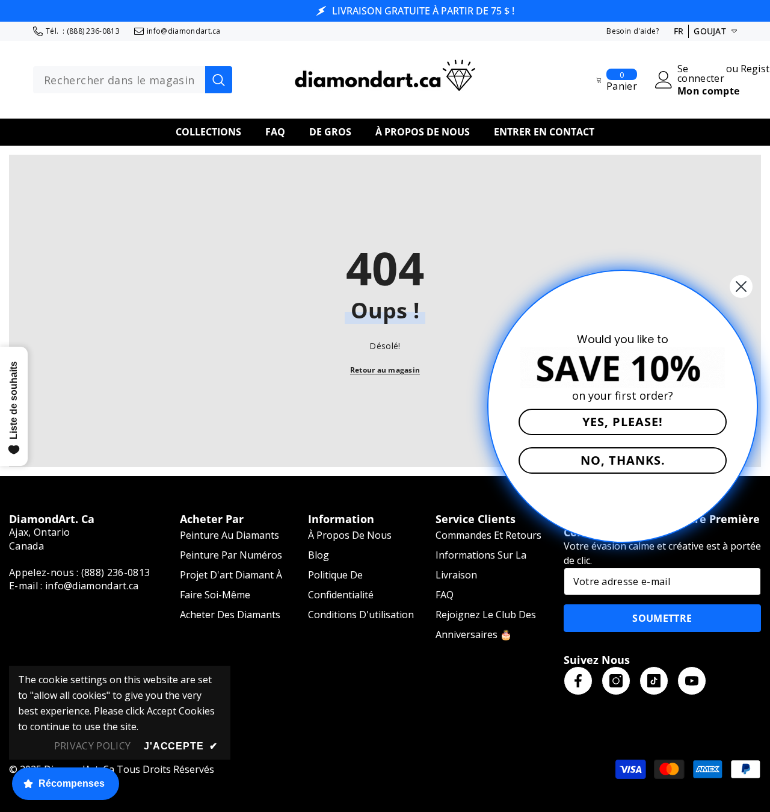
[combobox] (119, 80)
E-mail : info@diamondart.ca (74, 585)
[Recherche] (132, 80)
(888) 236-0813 (93, 31)
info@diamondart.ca (184, 31)
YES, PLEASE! (622, 422)
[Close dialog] (741, 286)
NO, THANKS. (623, 460)
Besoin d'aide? (632, 31)
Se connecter (700, 73)
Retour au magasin (385, 370)
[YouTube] (691, 680)
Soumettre (662, 618)
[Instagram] (616, 680)
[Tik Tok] (653, 680)
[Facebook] (578, 680)
